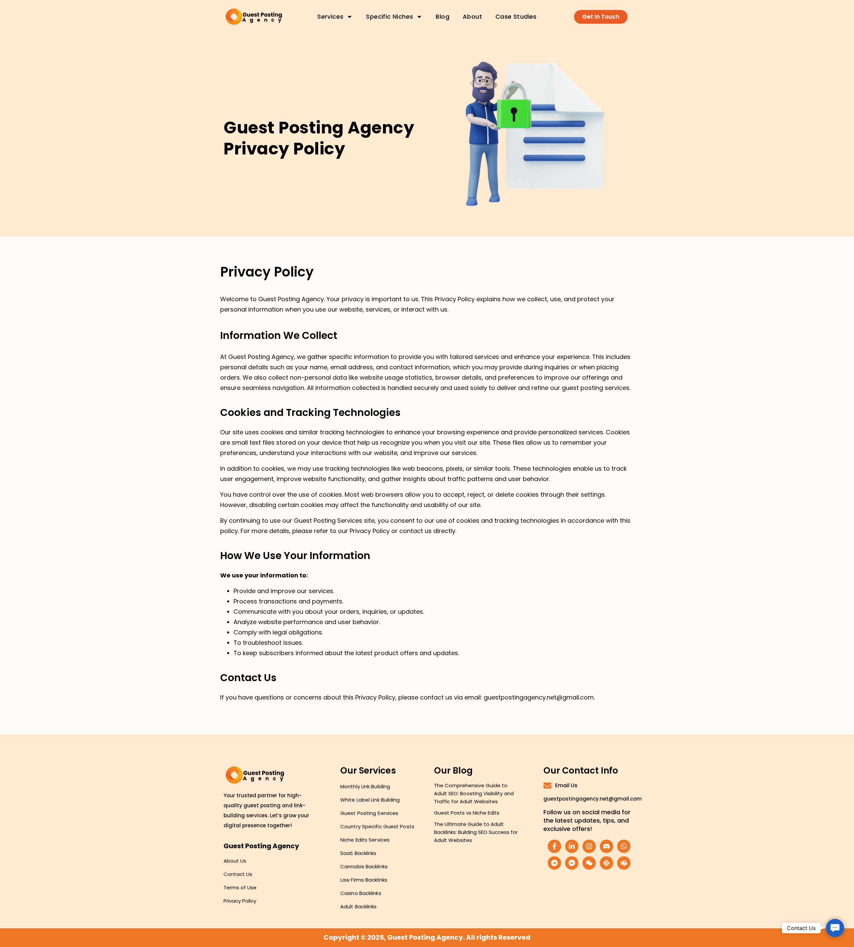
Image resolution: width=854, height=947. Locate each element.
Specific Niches (389, 16)
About (472, 16)
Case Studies (516, 16)
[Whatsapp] (623, 846)
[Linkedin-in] (571, 846)
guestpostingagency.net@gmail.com (592, 798)
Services (330, 16)
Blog (442, 16)
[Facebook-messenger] (571, 863)
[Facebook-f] (554, 846)
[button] (835, 928)
